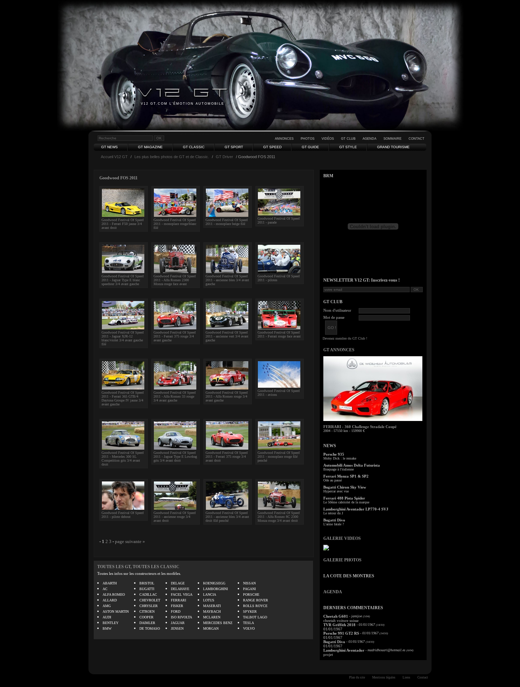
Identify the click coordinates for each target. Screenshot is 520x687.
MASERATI (212, 606)
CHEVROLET (149, 600)
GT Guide (310, 147)
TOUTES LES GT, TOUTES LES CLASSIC (138, 566)
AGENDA (332, 591)
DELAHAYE (180, 589)
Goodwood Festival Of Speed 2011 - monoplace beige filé (227, 222)
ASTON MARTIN (116, 611)
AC (105, 589)
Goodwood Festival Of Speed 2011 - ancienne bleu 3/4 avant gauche (227, 280)
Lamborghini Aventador (343, 650)
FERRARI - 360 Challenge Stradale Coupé (360, 427)
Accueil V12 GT (114, 157)
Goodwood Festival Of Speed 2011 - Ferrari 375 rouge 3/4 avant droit (227, 456)
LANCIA (209, 594)
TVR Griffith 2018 (339, 625)
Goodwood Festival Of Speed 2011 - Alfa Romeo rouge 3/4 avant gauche (227, 396)
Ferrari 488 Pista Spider (344, 498)
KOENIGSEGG (214, 583)
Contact (416, 138)
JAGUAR (178, 623)
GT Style (348, 147)
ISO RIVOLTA (181, 617)
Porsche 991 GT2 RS (341, 633)
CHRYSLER (148, 606)
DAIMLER (147, 623)
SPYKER (250, 611)
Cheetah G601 (335, 616)
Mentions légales (383, 677)
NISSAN (249, 583)
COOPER (146, 617)
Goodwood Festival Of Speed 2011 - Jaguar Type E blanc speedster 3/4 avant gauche (123, 280)
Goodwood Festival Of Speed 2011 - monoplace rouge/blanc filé (175, 224)
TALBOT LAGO (255, 617)
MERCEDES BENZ (217, 623)
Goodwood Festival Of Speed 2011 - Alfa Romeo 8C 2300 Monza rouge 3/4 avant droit (279, 517)
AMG (107, 606)
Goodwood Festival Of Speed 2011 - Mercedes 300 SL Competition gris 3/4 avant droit (123, 458)
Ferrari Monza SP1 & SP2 (346, 476)
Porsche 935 (333, 454)
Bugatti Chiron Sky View (344, 487)
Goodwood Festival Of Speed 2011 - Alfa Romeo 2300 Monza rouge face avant (175, 280)
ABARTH (110, 583)
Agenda (369, 138)
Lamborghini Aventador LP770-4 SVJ (355, 509)
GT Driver (224, 157)
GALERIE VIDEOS (342, 538)
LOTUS (208, 600)
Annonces (284, 138)
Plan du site (357, 677)
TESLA (248, 623)
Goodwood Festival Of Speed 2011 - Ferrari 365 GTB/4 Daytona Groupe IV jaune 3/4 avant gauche (123, 398)
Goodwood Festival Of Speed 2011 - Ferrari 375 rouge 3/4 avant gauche (175, 336)
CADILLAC (148, 594)
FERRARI (178, 600)
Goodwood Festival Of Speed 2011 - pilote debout (123, 515)
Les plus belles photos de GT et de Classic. (171, 157)
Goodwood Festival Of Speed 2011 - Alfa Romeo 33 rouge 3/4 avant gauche (175, 396)
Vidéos (328, 138)
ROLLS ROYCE (255, 606)
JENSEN (177, 628)
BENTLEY (111, 623)
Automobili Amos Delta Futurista (351, 465)
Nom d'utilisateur (337, 310)
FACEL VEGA (181, 594)
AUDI (107, 617)
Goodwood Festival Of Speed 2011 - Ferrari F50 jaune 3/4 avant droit (123, 224)
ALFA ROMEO (114, 594)
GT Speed (272, 147)
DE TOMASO (149, 628)
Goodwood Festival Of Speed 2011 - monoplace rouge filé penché (279, 456)
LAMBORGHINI (215, 589)
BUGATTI (146, 589)
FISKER (177, 606)
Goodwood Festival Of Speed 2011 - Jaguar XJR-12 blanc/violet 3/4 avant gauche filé (123, 338)
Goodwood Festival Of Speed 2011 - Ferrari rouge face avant (279, 334)
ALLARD (110, 600)
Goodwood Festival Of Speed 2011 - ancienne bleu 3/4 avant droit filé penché (227, 517)
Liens (406, 677)
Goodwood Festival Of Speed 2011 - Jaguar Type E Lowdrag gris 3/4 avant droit (175, 456)
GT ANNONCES (338, 349)
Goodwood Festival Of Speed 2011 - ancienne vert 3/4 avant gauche (227, 336)
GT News (109, 147)
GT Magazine (150, 147)
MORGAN (211, 628)
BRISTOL (146, 583)
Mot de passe (334, 317)
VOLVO (249, 628)
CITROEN (147, 611)
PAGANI (249, 589)
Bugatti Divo (334, 520)
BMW (107, 628)
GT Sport (234, 147)
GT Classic (193, 147)
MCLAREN (211, 617)
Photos (307, 138)
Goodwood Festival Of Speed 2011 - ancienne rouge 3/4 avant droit (175, 517)
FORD (175, 611)
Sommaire (392, 138)
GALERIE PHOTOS (342, 560)
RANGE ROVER (255, 600)
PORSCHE (251, 594)
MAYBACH (212, 611)
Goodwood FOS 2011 (118, 177)
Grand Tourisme (393, 147)
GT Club (348, 138)
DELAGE (178, 583)
